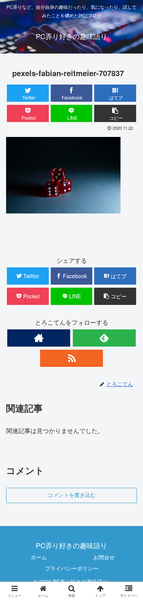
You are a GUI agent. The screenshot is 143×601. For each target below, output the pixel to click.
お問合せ (104, 557)
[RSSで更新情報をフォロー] (71, 358)
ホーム (39, 557)
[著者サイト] (38, 338)
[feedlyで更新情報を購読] (104, 338)
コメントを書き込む (72, 495)
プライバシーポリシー (71, 568)
